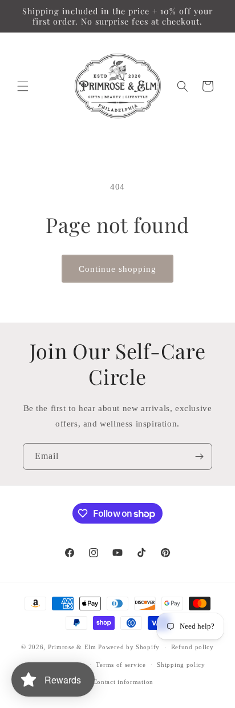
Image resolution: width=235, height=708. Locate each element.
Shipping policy (181, 664)
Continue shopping (117, 268)
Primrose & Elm (72, 646)
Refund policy (192, 646)
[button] (22, 86)
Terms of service (120, 664)
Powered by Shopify (129, 646)
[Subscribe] (199, 456)
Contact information (123, 681)
